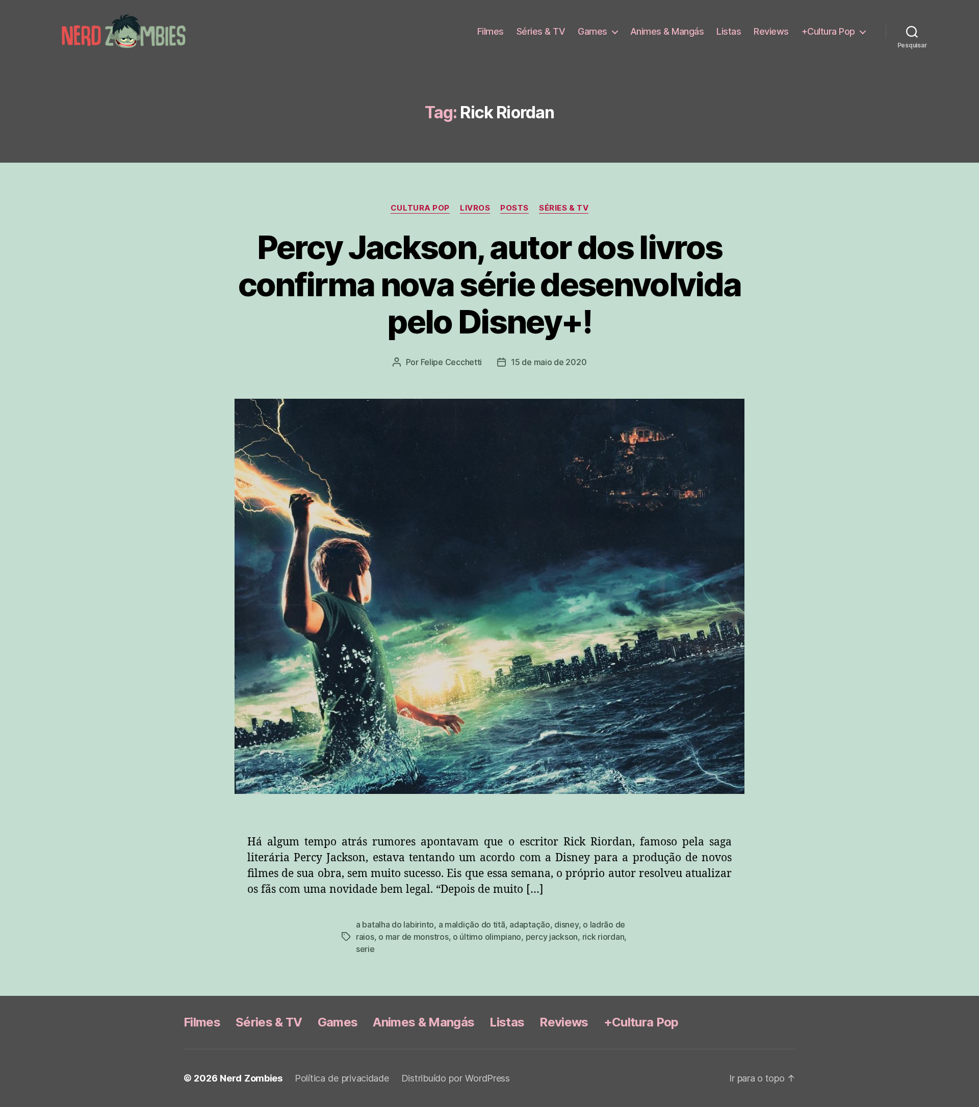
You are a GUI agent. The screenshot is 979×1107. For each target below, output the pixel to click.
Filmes (490, 31)
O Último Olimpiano (487, 937)
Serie (365, 949)
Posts (514, 208)
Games (592, 31)
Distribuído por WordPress (455, 1078)
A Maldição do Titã (472, 924)
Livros (475, 208)
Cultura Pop (420, 208)
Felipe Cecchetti (451, 362)
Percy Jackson (552, 937)
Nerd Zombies (251, 1078)
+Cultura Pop (828, 31)
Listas (728, 31)
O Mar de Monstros (413, 937)
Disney (566, 924)
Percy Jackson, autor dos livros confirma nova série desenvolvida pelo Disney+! (489, 284)
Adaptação (529, 924)
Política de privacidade (342, 1078)
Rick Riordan (603, 937)
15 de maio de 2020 (548, 362)
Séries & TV (541, 31)
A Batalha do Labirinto (395, 924)
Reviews (771, 31)
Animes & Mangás (667, 31)
